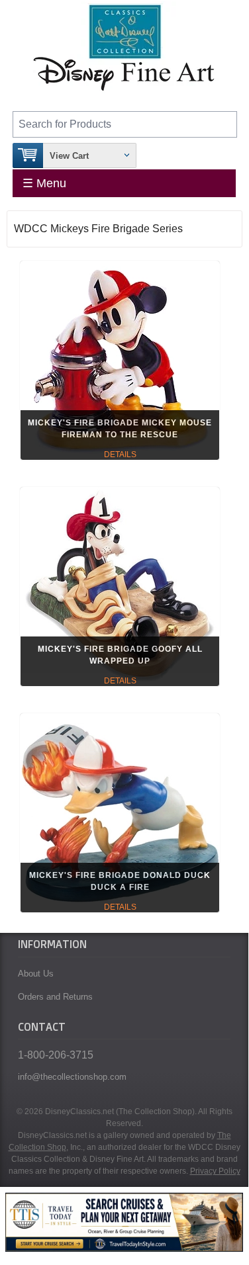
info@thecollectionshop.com (72, 1077)
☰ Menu (44, 183)
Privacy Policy (215, 1171)
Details (120, 454)
